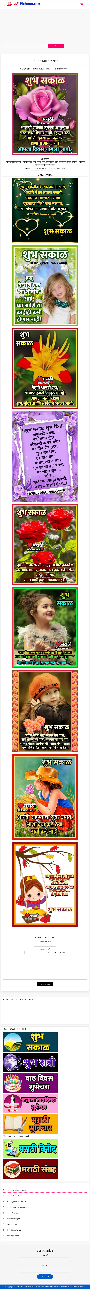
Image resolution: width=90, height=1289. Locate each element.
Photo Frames (12, 1213)
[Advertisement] (45, 25)
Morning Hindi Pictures (15, 1196)
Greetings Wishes (14, 1230)
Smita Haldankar (40, 169)
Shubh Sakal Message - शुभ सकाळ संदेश (50, 69)
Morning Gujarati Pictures (17, 1207)
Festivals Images (13, 1218)
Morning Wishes (13, 1236)
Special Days (12, 1224)
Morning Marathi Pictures (17, 1201)
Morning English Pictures (16, 1190)
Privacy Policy (72, 1287)
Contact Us (81, 1287)
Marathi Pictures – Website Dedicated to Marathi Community (46, 1287)
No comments (58, 168)
